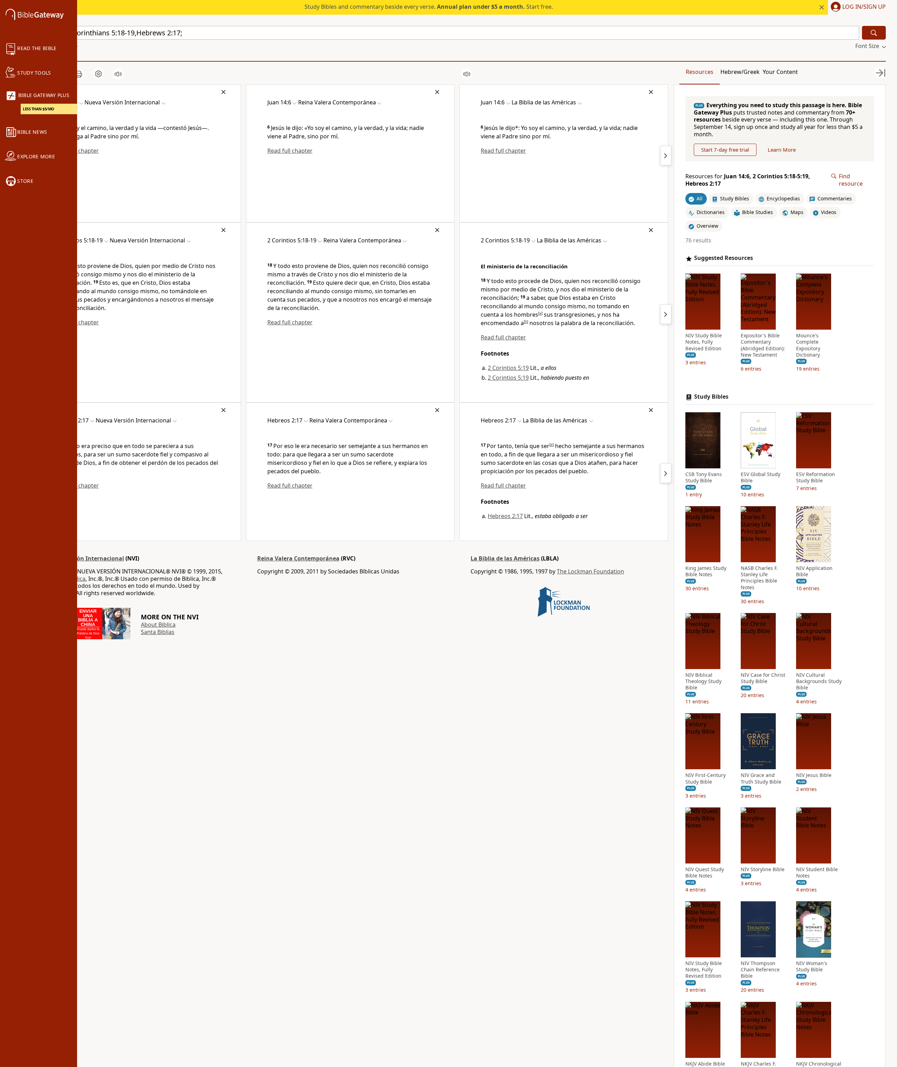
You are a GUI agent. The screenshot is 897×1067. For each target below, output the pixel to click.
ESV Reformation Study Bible (815, 477)
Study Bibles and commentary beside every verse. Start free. (428, 7)
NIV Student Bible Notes (817, 872)
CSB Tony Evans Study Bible (703, 477)
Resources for (747, 180)
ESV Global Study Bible (760, 477)
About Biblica (158, 624)
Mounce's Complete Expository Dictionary (808, 345)
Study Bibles (711, 396)
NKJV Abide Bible (705, 1064)
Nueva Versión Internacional (83, 558)
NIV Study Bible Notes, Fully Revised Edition (703, 342)
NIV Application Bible (814, 571)
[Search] (874, 33)
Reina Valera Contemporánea (298, 558)
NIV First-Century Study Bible (705, 778)
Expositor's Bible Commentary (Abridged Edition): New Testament (763, 345)
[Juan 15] (665, 155)
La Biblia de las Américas (505, 558)
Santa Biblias (157, 632)
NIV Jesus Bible (813, 775)
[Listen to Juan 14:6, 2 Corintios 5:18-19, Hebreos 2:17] (118, 74)
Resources (699, 72)
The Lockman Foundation (590, 571)
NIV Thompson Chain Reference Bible (760, 970)
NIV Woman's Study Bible (811, 967)
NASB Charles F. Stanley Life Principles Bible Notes (759, 578)
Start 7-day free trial (725, 149)
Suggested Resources (723, 258)
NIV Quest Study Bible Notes (704, 872)
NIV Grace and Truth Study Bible (761, 778)
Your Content (780, 72)
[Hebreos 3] (665, 473)
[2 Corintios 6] (665, 314)
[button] (857, 7)
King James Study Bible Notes (705, 571)
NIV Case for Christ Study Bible (763, 678)
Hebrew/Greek (740, 72)
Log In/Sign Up (864, 7)
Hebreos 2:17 (505, 516)
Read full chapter (290, 150)
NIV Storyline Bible (763, 869)
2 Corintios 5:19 (508, 368)
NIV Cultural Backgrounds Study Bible (819, 681)
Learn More (782, 149)
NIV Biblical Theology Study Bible (703, 681)
